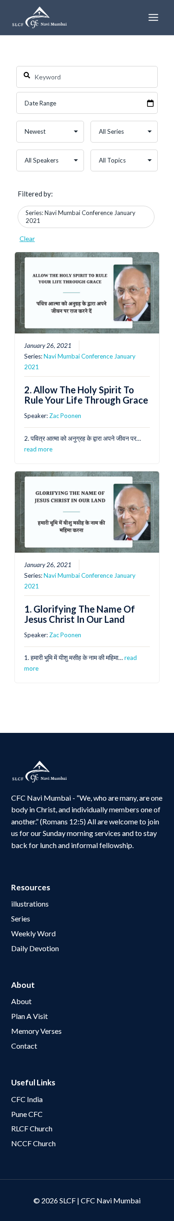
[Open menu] (153, 17)
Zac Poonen (65, 415)
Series (20, 918)
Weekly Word (33, 933)
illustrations (30, 903)
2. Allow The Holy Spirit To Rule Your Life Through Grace (86, 394)
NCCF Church (33, 1143)
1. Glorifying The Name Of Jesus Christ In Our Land (79, 614)
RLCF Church (31, 1128)
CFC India (27, 1099)
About (21, 1001)
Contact (24, 1045)
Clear (27, 238)
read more (38, 449)
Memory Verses (36, 1030)
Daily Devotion (35, 948)
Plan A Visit (29, 1016)
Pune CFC (27, 1114)
